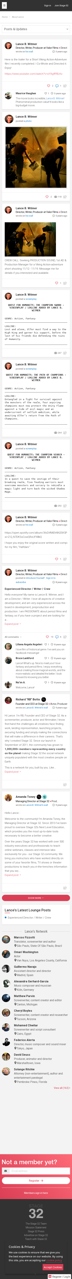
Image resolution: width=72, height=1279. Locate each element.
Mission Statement (36, 1227)
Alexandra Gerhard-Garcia (31, 981)
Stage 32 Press (36, 1231)
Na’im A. (20, 682)
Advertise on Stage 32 (36, 1235)
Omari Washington (26, 952)
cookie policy (54, 1260)
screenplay (31, 299)
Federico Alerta (24, 1040)
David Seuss (22, 1054)
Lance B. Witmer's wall (37, 707)
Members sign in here (36, 1193)
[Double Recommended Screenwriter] (44, 797)
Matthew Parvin (24, 996)
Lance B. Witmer (26, 44)
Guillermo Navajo (25, 966)
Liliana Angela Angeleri (29, 644)
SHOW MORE (35, 898)
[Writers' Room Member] (43, 699)
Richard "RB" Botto (28, 699)
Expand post (12, 624)
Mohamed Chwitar (26, 1025)
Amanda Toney (25, 796)
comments (12, 637)
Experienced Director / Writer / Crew (27, 588)
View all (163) (61, 1088)
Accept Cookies (53, 1267)
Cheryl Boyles (23, 1010)
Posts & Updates (15, 29)
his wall (29, 51)
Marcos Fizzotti (24, 937)
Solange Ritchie (24, 1069)
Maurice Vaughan (26, 93)
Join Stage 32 (61, 5)
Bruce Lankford (25, 658)
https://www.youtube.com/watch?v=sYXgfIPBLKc (34, 73)
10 (52, 637)
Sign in (47, 5)
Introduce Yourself (35, 578)
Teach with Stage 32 (36, 1239)
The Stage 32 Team (36, 1223)
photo (29, 121)
